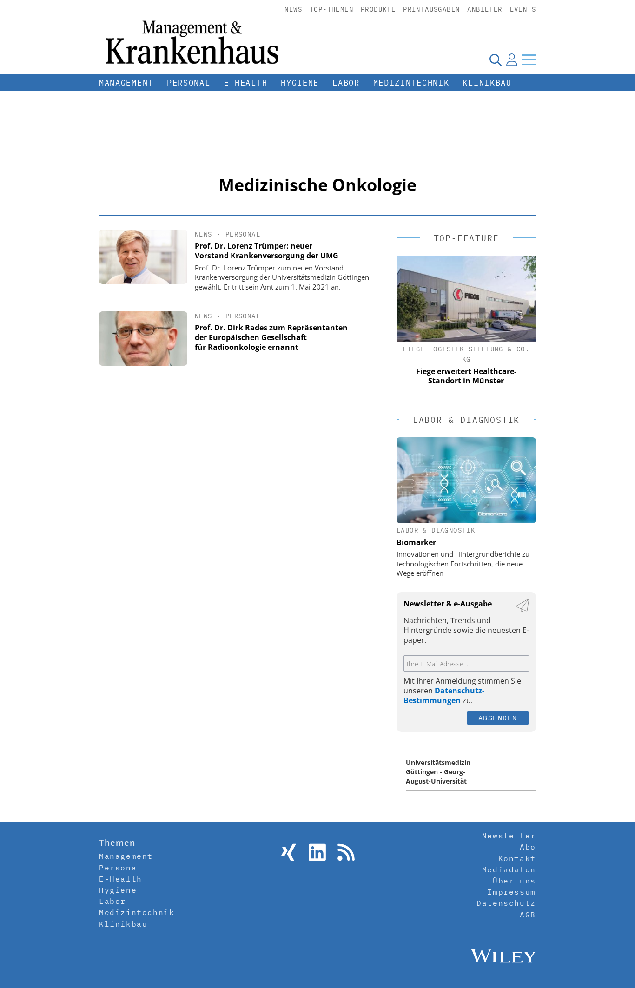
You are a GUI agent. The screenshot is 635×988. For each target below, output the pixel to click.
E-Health (246, 83)
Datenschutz (506, 903)
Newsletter (509, 835)
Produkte (378, 9)
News (293, 9)
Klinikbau (487, 83)
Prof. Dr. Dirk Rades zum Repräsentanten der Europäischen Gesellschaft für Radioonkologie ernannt (271, 337)
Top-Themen (331, 9)
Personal (189, 83)
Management (126, 83)
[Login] (511, 59)
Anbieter (484, 9)
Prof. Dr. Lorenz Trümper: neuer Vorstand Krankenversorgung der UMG (266, 251)
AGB (528, 914)
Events (523, 9)
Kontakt (517, 858)
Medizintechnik (411, 83)
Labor (346, 83)
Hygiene (300, 83)
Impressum (511, 891)
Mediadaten (509, 869)
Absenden (497, 717)
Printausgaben (431, 9)
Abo (528, 846)
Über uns (514, 880)
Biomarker (416, 542)
